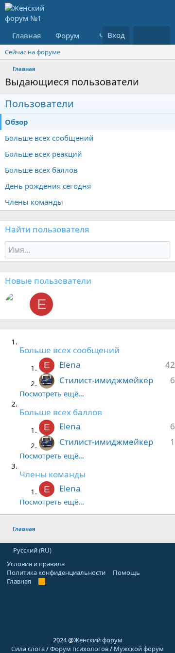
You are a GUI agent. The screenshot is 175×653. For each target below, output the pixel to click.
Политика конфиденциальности (56, 572)
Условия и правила (36, 563)
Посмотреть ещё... (51, 393)
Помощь (126, 572)
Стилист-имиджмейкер (106, 380)
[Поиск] (161, 35)
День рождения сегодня (48, 186)
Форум (67, 35)
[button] (86, 36)
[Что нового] (142, 35)
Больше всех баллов (41, 170)
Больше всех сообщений (49, 138)
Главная (26, 35)
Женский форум (98, 640)
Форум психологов (79, 648)
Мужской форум (139, 648)
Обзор (16, 122)
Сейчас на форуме (32, 52)
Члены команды (34, 202)
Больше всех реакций (43, 154)
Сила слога (28, 648)
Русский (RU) (32, 550)
